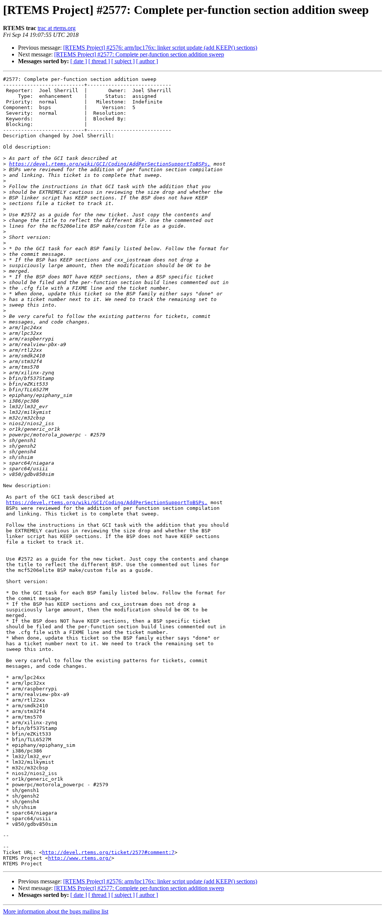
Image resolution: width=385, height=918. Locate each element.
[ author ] (147, 61)
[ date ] (78, 61)
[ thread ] (99, 61)
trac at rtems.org (57, 28)
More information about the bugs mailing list (55, 911)
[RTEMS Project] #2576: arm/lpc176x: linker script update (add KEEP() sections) (160, 47)
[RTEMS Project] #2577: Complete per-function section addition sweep (139, 54)
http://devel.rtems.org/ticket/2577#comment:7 (108, 852)
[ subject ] (123, 61)
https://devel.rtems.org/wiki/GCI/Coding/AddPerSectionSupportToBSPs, (110, 164)
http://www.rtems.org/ (79, 858)
